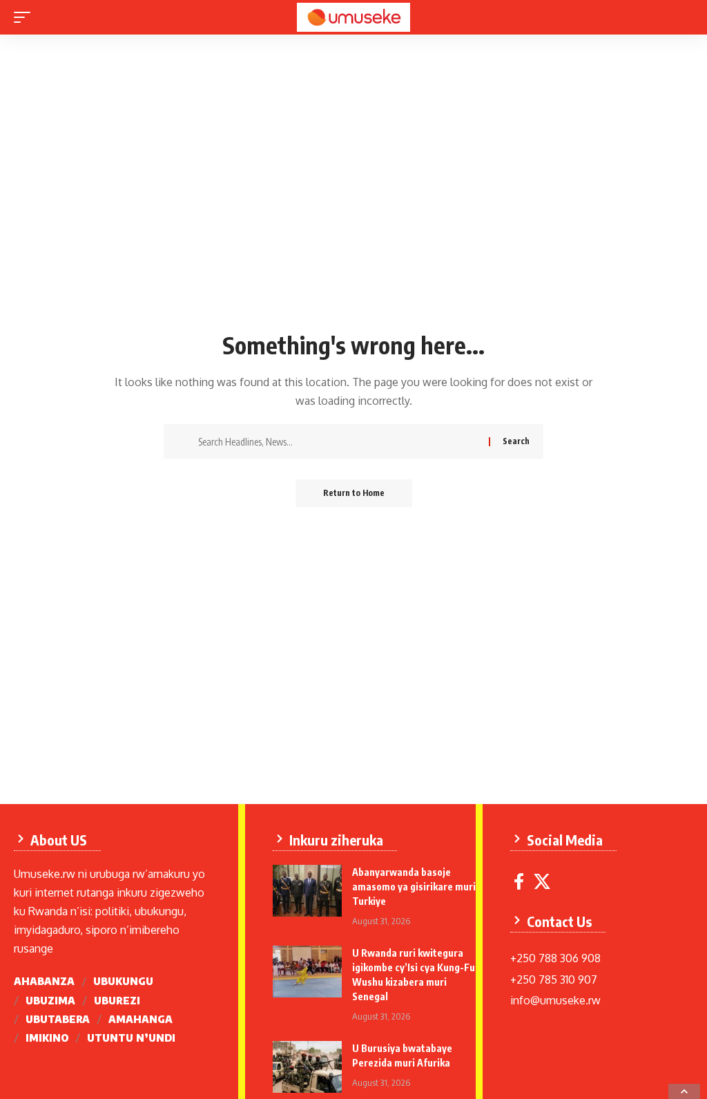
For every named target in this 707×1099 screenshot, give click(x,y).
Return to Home (354, 493)
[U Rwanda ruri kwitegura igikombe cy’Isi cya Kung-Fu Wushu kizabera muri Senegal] (307, 971)
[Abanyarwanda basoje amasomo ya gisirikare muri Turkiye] (307, 891)
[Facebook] (518, 882)
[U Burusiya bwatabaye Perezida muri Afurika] (307, 1067)
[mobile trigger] (25, 17)
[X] (542, 882)
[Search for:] (338, 441)
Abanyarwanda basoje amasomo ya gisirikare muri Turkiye (414, 886)
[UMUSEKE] (353, 17)
